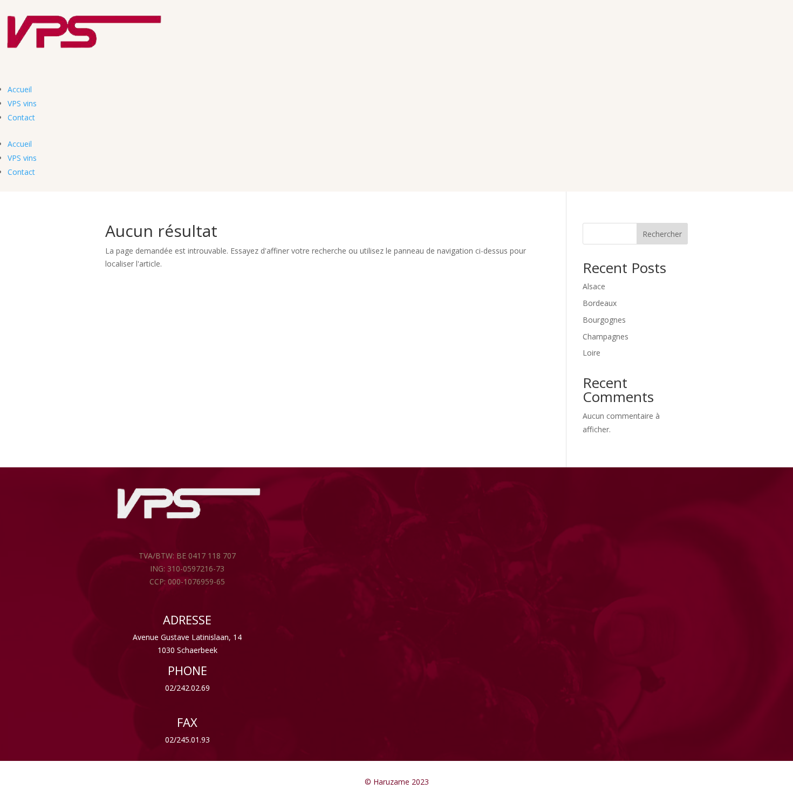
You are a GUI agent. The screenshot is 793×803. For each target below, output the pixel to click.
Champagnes (605, 336)
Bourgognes (604, 320)
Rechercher (662, 234)
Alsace (594, 286)
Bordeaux (600, 303)
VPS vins (22, 103)
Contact (21, 117)
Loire (591, 353)
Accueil (20, 89)
